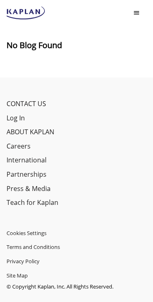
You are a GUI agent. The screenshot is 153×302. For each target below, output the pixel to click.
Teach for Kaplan (32, 202)
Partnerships (27, 174)
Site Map (17, 275)
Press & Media (29, 188)
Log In (16, 117)
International (27, 159)
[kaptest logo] (26, 13)
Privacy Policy (23, 261)
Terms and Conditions (33, 247)
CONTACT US (26, 103)
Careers (19, 146)
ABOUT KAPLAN (30, 131)
